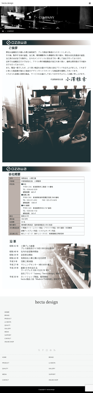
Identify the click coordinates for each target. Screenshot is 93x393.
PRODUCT (8, 318)
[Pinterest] (50, 349)
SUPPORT (8, 335)
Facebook (42, 349)
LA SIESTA (8, 322)
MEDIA (7, 332)
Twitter (38, 349)
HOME (7, 312)
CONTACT (8, 338)
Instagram (46, 349)
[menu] (90, 3)
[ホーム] (3, 30)
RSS (54, 349)
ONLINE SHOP (9, 342)
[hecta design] (43, 3)
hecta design (46, 302)
